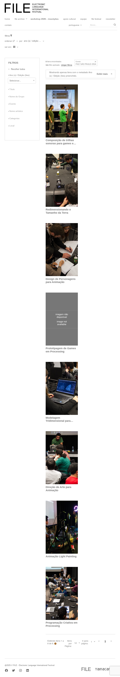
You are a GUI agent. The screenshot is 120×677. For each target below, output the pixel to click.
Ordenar (8, 40)
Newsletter (110, 19)
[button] (95, 61)
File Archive (20, 19)
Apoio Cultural (69, 19)
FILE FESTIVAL (96, 19)
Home (7, 19)
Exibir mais (102, 73)
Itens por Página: (68, 643)
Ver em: (8, 46)
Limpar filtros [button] (66, 65)
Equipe (83, 19)
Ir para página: (84, 642)
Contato (8, 25)
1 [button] (105, 641)
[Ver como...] (5, 52)
